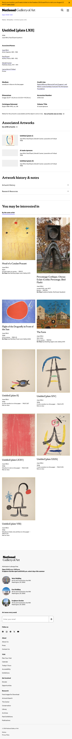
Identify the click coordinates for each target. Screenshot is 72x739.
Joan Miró (5, 50)
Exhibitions (5, 673)
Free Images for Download (10, 694)
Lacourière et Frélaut (9, 69)
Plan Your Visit (7, 658)
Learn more (10, 4)
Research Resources (10, 191)
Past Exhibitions (7, 717)
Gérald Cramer (7, 63)
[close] (69, 2)
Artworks (10, 20)
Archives (5, 713)
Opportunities (6, 685)
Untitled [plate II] (27, 161)
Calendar (5, 662)
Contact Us (6, 649)
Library (4, 709)
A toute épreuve (26, 150)
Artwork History (8, 185)
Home (4, 20)
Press (4, 645)
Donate (4, 682)
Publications (6, 720)
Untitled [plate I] (26, 136)
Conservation (6, 705)
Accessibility (6, 669)
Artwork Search (7, 698)
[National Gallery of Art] (36, 558)
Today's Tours (6, 665)
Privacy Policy (5, 735)
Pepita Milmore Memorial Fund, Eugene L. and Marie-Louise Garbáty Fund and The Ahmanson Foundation (52, 86)
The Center (5, 702)
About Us (5, 642)
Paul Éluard (5, 56)
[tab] (8, 212)
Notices (4, 732)
